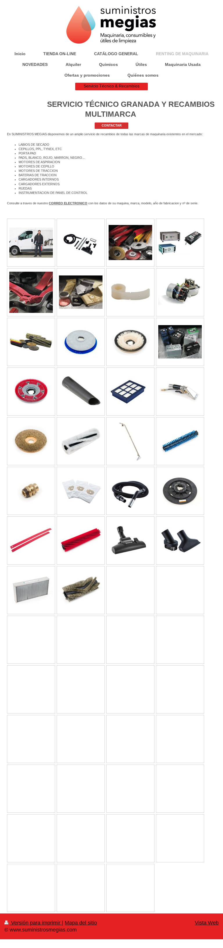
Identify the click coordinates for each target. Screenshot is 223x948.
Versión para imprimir (36, 923)
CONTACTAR (112, 125)
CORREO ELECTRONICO (68, 203)
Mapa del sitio (81, 923)
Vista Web (207, 923)
